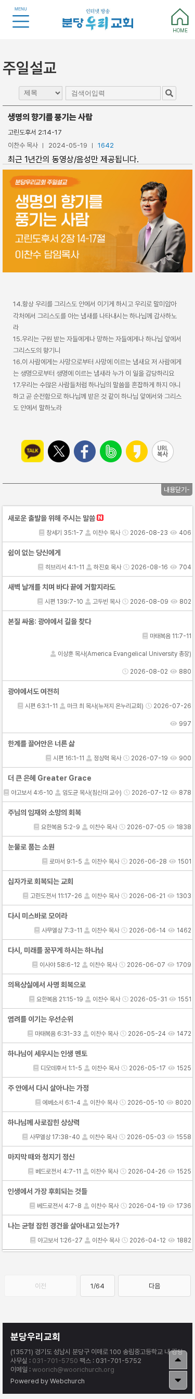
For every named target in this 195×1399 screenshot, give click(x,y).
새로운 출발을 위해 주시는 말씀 (52, 518)
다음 (154, 1286)
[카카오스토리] (137, 451)
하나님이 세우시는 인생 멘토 (47, 1053)
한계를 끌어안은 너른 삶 (41, 743)
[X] (59, 451)
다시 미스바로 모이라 (37, 916)
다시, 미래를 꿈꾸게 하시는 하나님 (55, 950)
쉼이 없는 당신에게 (34, 552)
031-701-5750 (55, 1361)
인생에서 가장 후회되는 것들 (47, 1191)
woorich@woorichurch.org (73, 1369)
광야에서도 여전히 (33, 691)
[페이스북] (85, 451)
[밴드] (111, 451)
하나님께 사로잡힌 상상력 (44, 1122)
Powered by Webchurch (47, 1381)
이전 (40, 1286)
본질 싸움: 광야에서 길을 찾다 (49, 621)
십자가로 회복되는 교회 (40, 881)
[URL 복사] (163, 451)
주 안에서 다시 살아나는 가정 (48, 1088)
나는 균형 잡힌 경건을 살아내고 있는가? (64, 1226)
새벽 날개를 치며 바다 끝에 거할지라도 (61, 587)
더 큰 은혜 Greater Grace (50, 778)
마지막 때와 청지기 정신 (41, 1157)
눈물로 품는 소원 (31, 847)
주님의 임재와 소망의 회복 (44, 812)
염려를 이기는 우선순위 (40, 1019)
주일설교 (30, 67)
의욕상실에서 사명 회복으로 (47, 985)
